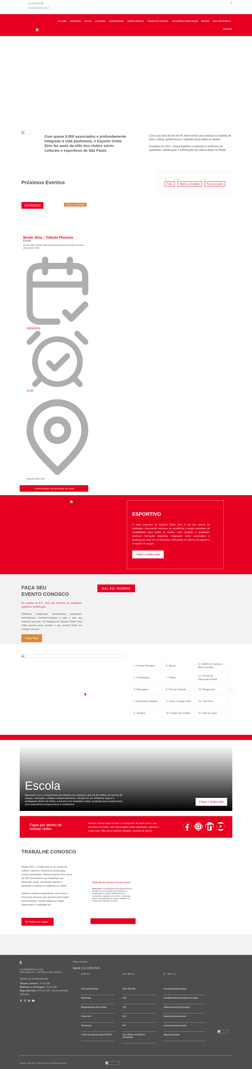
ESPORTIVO (75, 21)
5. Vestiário (140, 713)
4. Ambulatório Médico (146, 701)
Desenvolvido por (110, 1066)
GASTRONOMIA (116, 21)
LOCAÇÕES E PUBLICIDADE (185, 21)
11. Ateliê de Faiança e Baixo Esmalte (210, 665)
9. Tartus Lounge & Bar (178, 701)
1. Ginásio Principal (144, 665)
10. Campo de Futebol (178, 713)
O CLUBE (62, 21)
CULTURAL (100, 21)
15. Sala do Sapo (207, 713)
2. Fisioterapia (141, 677)
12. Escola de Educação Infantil (207, 677)
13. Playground (206, 689)
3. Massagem (141, 689)
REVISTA (205, 21)
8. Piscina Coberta (176, 689)
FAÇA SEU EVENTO (222, 21)
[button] (32, 205)
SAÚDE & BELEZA (135, 21)
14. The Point (205, 701)
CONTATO (227, 29)
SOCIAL (88, 21)
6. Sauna (171, 665)
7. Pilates (171, 677)
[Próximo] (230, 689)
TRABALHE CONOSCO (157, 21)
